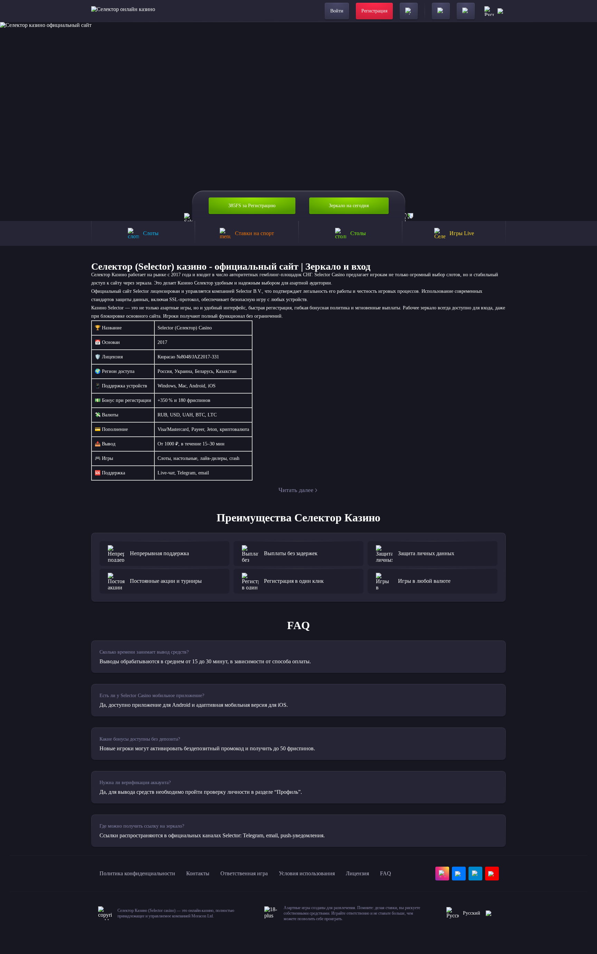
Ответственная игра (244, 873)
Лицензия (357, 873)
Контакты (197, 873)
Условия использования (307, 873)
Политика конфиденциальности (137, 873)
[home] (123, 11)
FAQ (385, 873)
